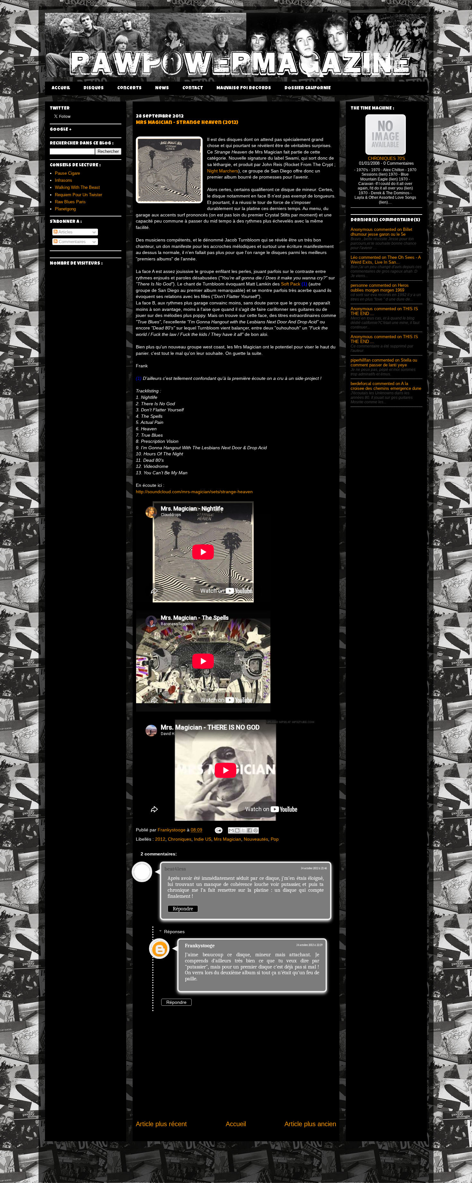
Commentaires (71, 241)
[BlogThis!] (237, 830)
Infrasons (63, 180)
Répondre (183, 909)
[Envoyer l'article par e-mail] (218, 829)
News (162, 88)
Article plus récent (161, 1123)
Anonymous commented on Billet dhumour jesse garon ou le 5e (381, 232)
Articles (65, 232)
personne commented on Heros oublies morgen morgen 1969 (380, 288)
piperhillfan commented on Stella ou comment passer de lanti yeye (384, 362)
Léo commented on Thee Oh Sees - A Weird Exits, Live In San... (386, 260)
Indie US (202, 839)
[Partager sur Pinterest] (255, 830)
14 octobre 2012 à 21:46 (314, 868)
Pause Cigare (67, 173)
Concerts (129, 88)
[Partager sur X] (243, 830)
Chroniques (179, 839)
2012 (160, 839)
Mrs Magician (227, 839)
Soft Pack (290, 283)
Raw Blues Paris (70, 201)
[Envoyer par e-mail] (231, 830)
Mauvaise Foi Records (243, 88)
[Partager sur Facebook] (249, 830)
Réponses (174, 931)
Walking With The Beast (77, 187)
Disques (93, 88)
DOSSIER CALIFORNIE (307, 88)
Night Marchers (222, 170)
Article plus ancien (310, 1123)
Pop (275, 839)
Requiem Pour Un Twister (78, 194)
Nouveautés (256, 839)
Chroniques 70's (386, 158)
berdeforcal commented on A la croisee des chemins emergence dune (386, 386)
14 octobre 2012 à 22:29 (309, 945)
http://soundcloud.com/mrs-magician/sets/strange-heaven (194, 491)
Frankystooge (200, 946)
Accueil (61, 88)
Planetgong (65, 208)
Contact (192, 88)
